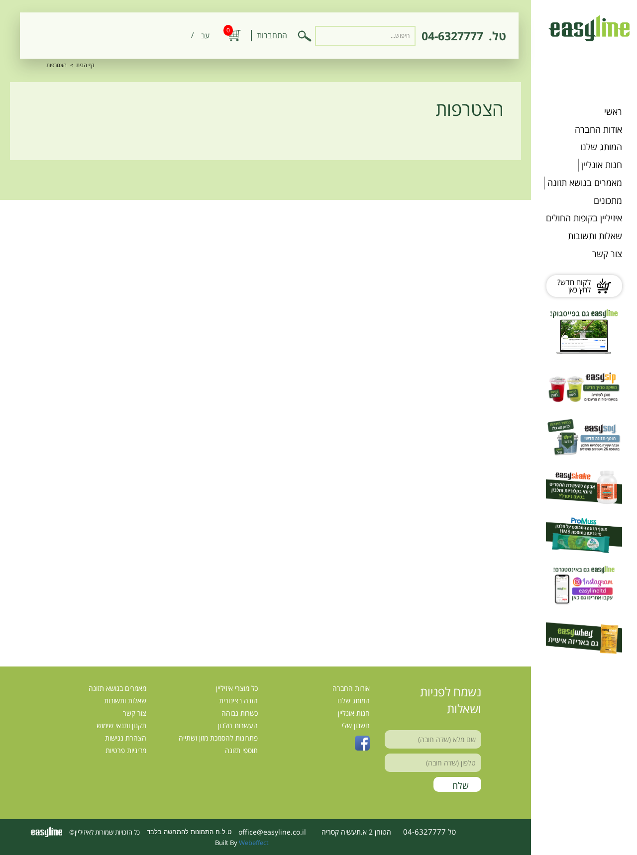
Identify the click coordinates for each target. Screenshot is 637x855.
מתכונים (608, 200)
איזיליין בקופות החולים (584, 218)
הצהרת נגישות (125, 738)
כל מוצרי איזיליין (237, 688)
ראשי (613, 111)
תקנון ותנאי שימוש (121, 725)
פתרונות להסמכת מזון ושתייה (218, 738)
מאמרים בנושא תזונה (584, 183)
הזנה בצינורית (238, 700)
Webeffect (254, 842)
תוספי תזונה (241, 750)
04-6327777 (452, 36)
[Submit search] (304, 35)
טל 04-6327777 (429, 832)
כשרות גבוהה (239, 713)
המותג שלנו (601, 147)
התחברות (272, 35)
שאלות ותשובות (595, 236)
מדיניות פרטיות (126, 750)
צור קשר (607, 254)
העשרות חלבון (238, 725)
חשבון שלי (356, 725)
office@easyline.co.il (272, 832)
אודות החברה (598, 129)
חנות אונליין (601, 165)
